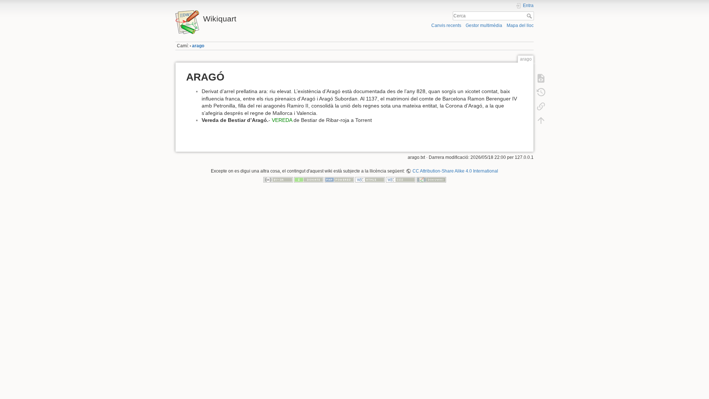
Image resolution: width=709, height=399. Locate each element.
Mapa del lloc (520, 25)
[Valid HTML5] (370, 179)
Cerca (530, 15)
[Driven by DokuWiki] (431, 179)
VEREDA (282, 120)
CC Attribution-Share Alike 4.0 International (455, 171)
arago (198, 45)
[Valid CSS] (400, 179)
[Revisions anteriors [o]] (540, 92)
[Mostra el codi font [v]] (540, 78)
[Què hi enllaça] (540, 106)
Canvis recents (446, 25)
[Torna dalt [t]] (540, 120)
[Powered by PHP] (339, 179)
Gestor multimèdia (484, 25)
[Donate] (308, 179)
